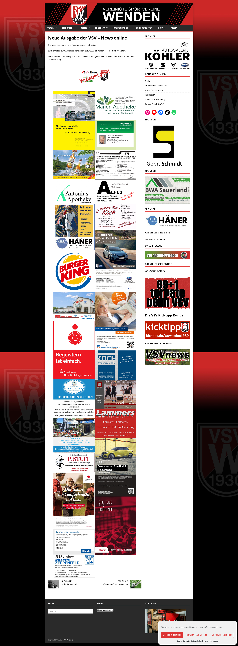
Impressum (213, 641)
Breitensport (120, 28)
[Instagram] (147, 112)
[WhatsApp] (173, 112)
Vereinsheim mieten (154, 90)
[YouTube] (154, 112)
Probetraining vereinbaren (156, 85)
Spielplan (100, 28)
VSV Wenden (68, 640)
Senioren (67, 28)
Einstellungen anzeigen (222, 635)
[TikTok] (167, 112)
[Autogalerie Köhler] (167, 67)
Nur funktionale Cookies (196, 635)
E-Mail (148, 81)
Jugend (83, 28)
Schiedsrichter (144, 28)
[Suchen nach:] (70, 611)
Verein (50, 28)
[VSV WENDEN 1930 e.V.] (119, 23)
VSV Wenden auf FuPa (155, 239)
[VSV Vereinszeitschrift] (167, 363)
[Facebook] (160, 112)
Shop (160, 28)
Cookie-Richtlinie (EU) (154, 104)
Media (174, 28)
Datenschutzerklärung (199, 641)
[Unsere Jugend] (167, 257)
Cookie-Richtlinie (183, 641)
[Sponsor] (164, 164)
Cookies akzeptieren (172, 635)
